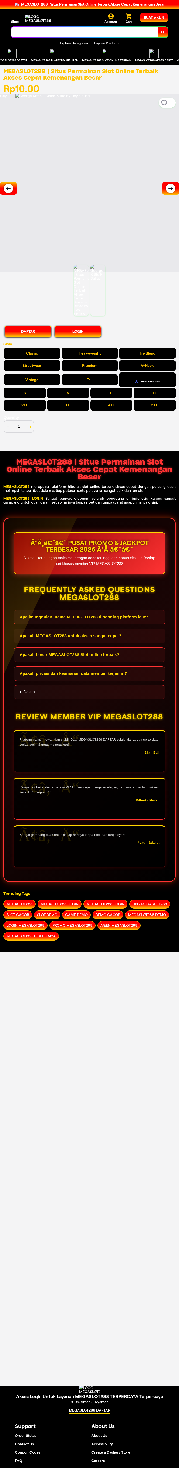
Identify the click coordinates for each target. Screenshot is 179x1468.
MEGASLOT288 (16, 487)
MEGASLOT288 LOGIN (23, 498)
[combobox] (84, 32)
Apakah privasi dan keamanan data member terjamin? (73, 673)
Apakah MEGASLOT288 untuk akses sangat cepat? (70, 636)
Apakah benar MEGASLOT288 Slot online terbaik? (69, 654)
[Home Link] (38, 19)
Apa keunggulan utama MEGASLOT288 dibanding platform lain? (84, 617)
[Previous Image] (8, 188)
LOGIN (77, 331)
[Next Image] (170, 188)
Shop (15, 21)
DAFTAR (28, 331)
